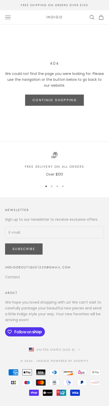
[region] (54, 164)
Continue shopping (54, 100)
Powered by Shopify (70, 361)
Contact (12, 277)
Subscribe (23, 248)
